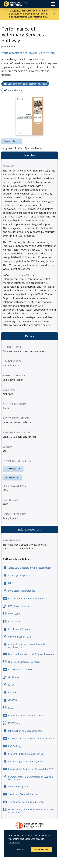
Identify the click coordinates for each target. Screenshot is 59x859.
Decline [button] (19, 850)
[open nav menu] (53, 4)
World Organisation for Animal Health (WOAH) (28, 52)
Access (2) (10, 477)
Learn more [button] (14, 842)
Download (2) (9, 141)
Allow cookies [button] (41, 850)
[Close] (54, 13)
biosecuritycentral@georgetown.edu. (28, 16)
